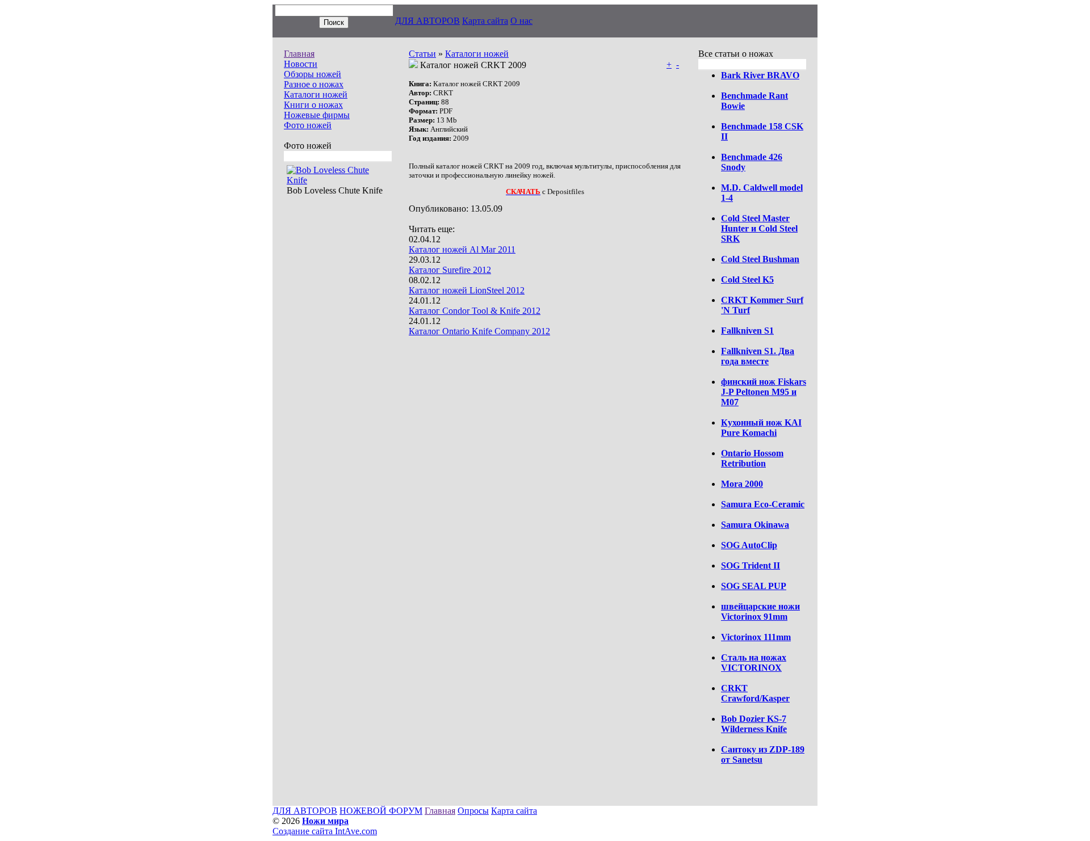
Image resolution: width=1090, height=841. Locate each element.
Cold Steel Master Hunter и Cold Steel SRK (759, 228)
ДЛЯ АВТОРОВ (427, 21)
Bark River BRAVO (760, 75)
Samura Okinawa (755, 524)
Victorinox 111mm (756, 637)
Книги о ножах (313, 105)
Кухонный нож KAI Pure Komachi (761, 428)
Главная (299, 53)
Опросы (473, 810)
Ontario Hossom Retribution (752, 458)
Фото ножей (308, 125)
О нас (521, 21)
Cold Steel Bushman (760, 259)
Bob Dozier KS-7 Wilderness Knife (754, 724)
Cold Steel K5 (747, 279)
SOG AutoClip (749, 545)
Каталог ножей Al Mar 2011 (462, 249)
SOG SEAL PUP (753, 586)
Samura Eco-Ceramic (762, 504)
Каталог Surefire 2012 (450, 270)
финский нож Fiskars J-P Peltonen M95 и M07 (763, 392)
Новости (300, 64)
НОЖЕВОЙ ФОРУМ (380, 810)
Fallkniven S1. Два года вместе (757, 356)
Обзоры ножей (312, 74)
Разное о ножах (313, 84)
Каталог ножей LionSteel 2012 (467, 290)
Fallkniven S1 (747, 330)
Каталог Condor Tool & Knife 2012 (474, 311)
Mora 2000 (742, 484)
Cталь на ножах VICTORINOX (753, 662)
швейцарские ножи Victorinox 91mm (760, 611)
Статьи (422, 53)
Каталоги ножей (315, 94)
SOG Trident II (750, 565)
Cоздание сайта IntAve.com (324, 831)
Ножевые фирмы (317, 115)
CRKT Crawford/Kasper (755, 693)
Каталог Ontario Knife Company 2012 (479, 331)
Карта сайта (485, 21)
